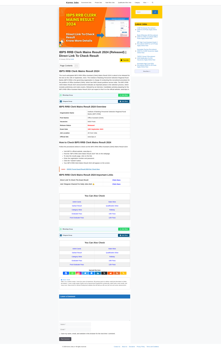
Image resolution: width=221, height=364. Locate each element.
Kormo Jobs (72, 2)
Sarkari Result (77, 206)
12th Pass (112, 218)
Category (137, 2)
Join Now (125, 95)
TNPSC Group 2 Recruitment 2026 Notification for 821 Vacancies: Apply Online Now (146, 58)
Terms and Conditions (153, 346)
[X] (104, 273)
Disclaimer (132, 346)
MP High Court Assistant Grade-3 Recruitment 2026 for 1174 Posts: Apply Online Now (147, 44)
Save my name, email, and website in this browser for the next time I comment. (88, 333)
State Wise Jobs (110, 2)
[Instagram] (79, 273)
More (144, 2)
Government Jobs (86, 2)
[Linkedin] (98, 273)
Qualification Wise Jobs (124, 2)
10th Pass (112, 214)
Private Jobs (98, 2)
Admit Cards (77, 202)
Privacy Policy (141, 346)
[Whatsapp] (72, 273)
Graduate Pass (77, 214)
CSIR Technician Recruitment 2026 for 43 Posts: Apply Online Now (147, 29)
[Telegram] (85, 273)
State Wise (112, 202)
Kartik (68, 279)
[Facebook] (66, 273)
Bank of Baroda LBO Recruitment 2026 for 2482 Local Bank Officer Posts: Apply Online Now (147, 36)
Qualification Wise (112, 206)
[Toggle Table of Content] (75, 65)
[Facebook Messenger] (91, 273)
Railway (112, 210)
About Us (124, 346)
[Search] (155, 12)
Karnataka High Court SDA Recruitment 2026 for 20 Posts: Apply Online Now (147, 65)
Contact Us (117, 346)
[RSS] (117, 273)
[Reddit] (111, 273)
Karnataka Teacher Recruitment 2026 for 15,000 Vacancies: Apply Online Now (147, 51)
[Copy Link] (123, 273)
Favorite (126, 60)
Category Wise (77, 210)
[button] (152, 2)
